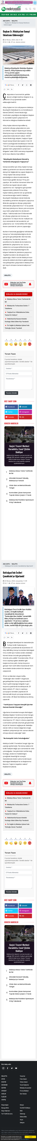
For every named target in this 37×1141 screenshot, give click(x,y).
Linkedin (24, 407)
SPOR (3, 1079)
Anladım (30, 1137)
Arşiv (21, 1119)
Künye (22, 1105)
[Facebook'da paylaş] (18, 85)
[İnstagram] (3, 1068)
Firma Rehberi (24, 1091)
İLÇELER (3, 1096)
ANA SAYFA (6, 21)
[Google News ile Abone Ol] (9, 85)
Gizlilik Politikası (25, 1108)
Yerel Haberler (24, 1085)
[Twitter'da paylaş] (22, 85)
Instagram (25, 412)
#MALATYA (7, 275)
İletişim (22, 1122)
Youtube (11, 417)
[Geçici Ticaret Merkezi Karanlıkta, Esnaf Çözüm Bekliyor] (19, 435)
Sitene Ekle (23, 1116)
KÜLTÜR (3, 1082)
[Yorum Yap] (4, 89)
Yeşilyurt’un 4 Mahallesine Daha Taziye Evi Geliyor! (17, 313)
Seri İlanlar (23, 1094)
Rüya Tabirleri (5, 1111)
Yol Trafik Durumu (7, 1114)
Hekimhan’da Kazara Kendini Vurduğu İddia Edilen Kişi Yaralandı (17, 320)
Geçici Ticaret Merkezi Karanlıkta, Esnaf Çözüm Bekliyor (19, 449)
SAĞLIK (3, 1094)
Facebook (11, 407)
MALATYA (14, 21)
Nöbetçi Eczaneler (25, 1088)
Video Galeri (24, 1082)
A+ (8, 89)
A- (12, 89)
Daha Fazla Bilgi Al (24, 1139)
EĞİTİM (3, 1088)
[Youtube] (16, 1068)
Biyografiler (5, 1108)
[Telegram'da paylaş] (30, 85)
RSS (23, 417)
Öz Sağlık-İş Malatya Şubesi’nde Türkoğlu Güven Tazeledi (17, 326)
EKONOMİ (4, 1085)
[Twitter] (12, 1068)
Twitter (10, 412)
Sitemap (22, 1114)
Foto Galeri (23, 1079)
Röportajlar (5, 1105)
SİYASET (4, 1091)
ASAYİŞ (3, 1099)
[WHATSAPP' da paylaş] (26, 85)
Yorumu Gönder (11, 393)
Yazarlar (22, 1076)
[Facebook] (7, 1068)
